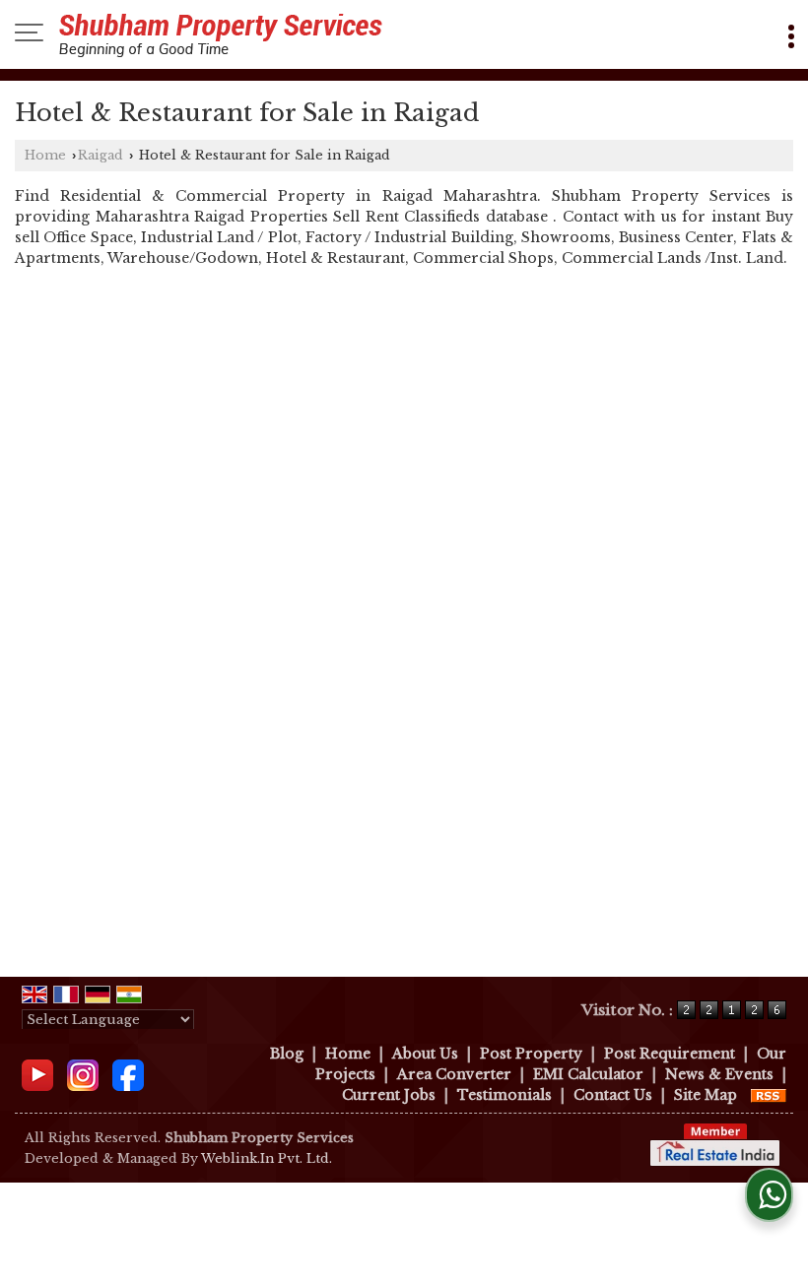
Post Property (531, 1053)
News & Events (719, 1074)
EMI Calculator (588, 1074)
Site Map (705, 1095)
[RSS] (768, 1095)
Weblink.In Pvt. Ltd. (266, 1158)
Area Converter (454, 1074)
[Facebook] (128, 1073)
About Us (425, 1053)
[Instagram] (83, 1073)
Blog (286, 1053)
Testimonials (504, 1095)
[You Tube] (37, 1073)
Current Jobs (389, 1095)
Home (45, 155)
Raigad (100, 155)
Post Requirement (669, 1053)
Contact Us (612, 1095)
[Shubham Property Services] (220, 34)
